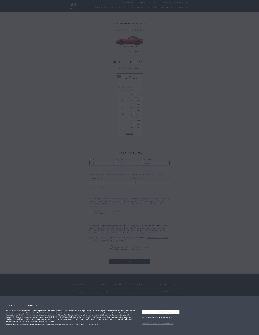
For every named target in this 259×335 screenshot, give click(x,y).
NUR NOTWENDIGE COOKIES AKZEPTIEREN (157, 317)
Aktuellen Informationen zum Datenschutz (68, 324)
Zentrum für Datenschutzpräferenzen (157, 323)
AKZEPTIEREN (161, 312)
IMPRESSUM (93, 324)
